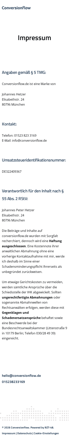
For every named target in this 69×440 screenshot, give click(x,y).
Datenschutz (24, 433)
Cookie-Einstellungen (46, 433)
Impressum (8, 433)
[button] (63, 7)
